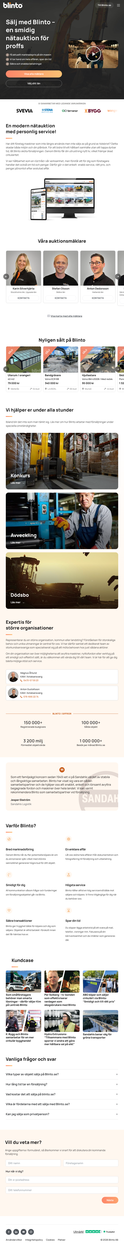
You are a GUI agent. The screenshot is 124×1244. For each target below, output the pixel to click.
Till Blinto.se (104, 5)
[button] (93, 54)
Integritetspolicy (34, 1239)
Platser (61, 1239)
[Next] (118, 276)
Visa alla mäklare (34, 74)
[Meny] (118, 5)
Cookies (50, 1239)
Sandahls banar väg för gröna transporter (97, 1035)
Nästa (110, 1200)
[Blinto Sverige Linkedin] (16, 1232)
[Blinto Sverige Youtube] (23, 1232)
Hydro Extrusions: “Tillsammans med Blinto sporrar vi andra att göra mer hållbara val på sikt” (60, 1039)
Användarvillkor (14, 1239)
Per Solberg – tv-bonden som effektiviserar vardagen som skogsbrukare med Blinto (60, 1000)
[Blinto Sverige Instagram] (31, 1232)
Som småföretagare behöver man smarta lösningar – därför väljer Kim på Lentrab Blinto (23, 1000)
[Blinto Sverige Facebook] (9, 1232)
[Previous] (6, 276)
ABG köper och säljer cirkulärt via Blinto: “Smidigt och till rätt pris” (99, 998)
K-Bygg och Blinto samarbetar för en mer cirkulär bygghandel (20, 1037)
